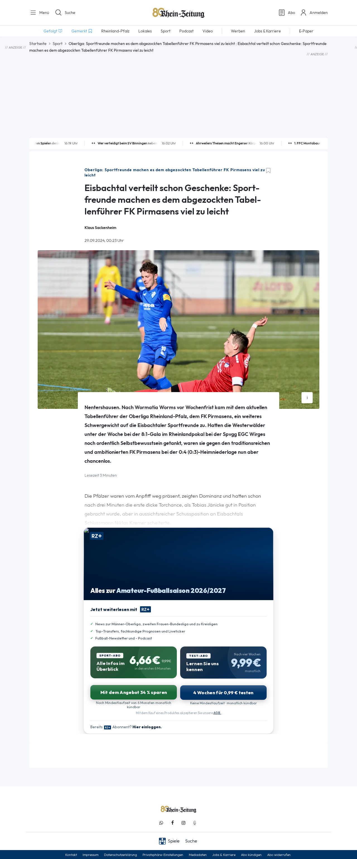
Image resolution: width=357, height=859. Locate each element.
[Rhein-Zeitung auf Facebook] (172, 823)
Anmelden (319, 12)
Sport (57, 43)
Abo (291, 12)
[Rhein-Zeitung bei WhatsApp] (161, 823)
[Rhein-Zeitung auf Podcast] (194, 823)
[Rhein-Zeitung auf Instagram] (183, 823)
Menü (43, 12)
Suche (70, 12)
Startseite (38, 43)
